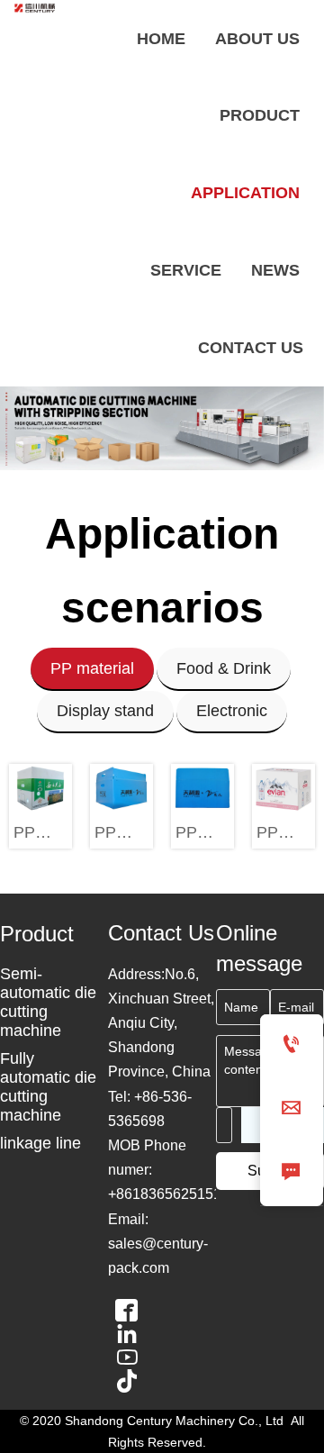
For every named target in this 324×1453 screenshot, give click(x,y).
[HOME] (36, 8)
